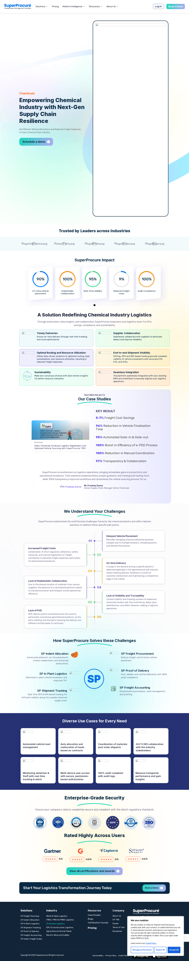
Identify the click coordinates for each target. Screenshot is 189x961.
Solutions (40, 6)
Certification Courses (98, 922)
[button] (158, 6)
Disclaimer (117, 931)
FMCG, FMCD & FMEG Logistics (60, 920)
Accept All (174, 950)
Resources (94, 6)
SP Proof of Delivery (135, 670)
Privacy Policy (110, 956)
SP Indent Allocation (54, 653)
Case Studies (94, 915)
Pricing (55, 6)
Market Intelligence (72, 6)
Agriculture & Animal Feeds (58, 931)
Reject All (160, 950)
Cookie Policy (151, 943)
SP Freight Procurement (137, 653)
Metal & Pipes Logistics (56, 916)
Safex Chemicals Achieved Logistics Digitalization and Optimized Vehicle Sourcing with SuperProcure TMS (60, 447)
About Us (111, 6)
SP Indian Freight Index (31, 939)
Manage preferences (142, 950)
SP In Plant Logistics (53, 673)
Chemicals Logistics (55, 923)
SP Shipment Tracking (52, 690)
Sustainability (97, 956)
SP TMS (115, 919)
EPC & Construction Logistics (59, 927)
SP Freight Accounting (135, 687)
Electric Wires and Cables (57, 935)
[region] (155, 936)
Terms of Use (118, 927)
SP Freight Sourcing (30, 916)
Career (115, 923)
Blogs (90, 919)
